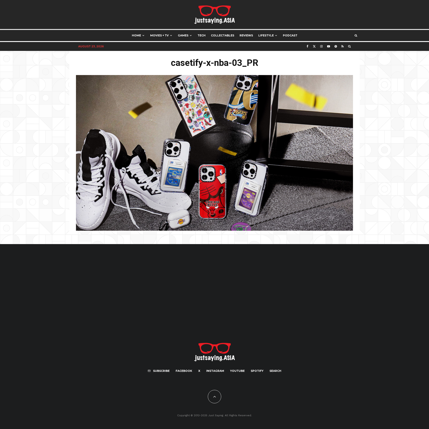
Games (183, 35)
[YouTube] (328, 46)
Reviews (246, 35)
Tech (202, 35)
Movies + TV (159, 35)
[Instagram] (321, 46)
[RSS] (342, 46)
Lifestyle (266, 35)
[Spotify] (335, 46)
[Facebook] (307, 46)
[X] (314, 46)
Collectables (222, 35)
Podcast (290, 35)
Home (136, 35)
